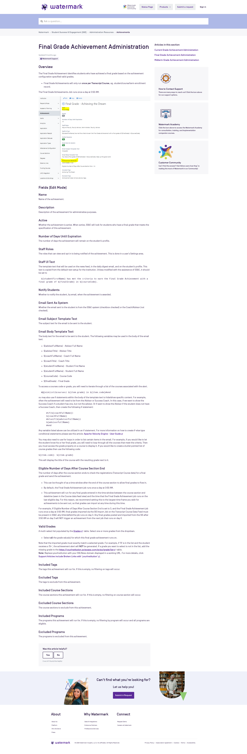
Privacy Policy (149, 743)
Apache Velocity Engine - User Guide (102, 433)
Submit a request (185, 7)
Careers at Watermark (124, 725)
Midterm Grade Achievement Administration (177, 60)
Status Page (147, 7)
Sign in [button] (203, 7)
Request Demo (122, 722)
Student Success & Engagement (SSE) (69, 32)
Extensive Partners (91, 725)
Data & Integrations (91, 722)
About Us (54, 722)
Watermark (44, 32)
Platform (54, 725)
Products (164, 7)
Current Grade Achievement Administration (176, 50)
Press (53, 732)
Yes (48, 655)
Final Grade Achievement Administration (175, 55)
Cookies (176, 743)
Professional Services (92, 729)
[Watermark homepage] (62, 7)
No (58, 655)
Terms (183, 743)
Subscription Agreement (164, 743)
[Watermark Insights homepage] (60, 742)
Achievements (123, 32)
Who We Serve (56, 729)
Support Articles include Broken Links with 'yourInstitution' (68, 556)
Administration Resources (102, 32)
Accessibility (191, 743)
